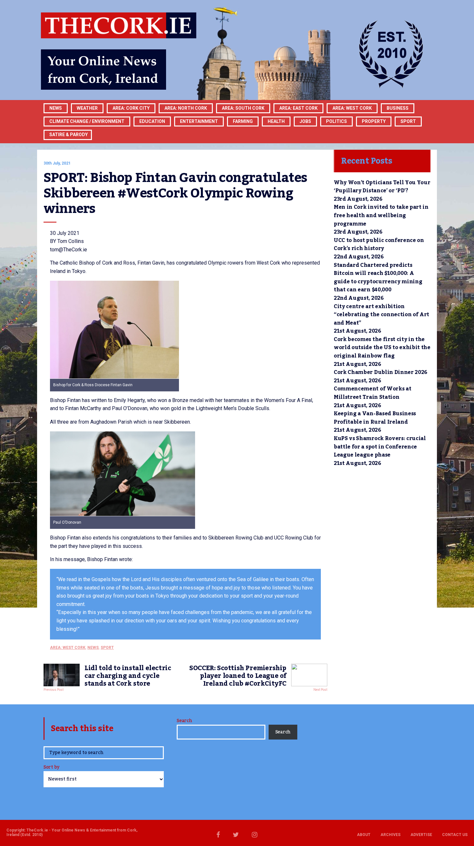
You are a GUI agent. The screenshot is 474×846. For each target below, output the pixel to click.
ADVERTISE (421, 834)
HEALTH (276, 121)
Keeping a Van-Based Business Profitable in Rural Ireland (375, 417)
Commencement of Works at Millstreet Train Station (372, 393)
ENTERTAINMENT (199, 121)
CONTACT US (455, 834)
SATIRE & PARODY (68, 134)
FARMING (243, 121)
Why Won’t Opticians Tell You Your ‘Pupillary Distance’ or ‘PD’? (382, 186)
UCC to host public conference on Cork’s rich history (379, 244)
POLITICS (336, 121)
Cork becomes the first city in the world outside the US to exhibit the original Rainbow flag (382, 347)
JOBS (305, 121)
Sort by (51, 768)
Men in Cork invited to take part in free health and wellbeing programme (381, 215)
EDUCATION (152, 121)
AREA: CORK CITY (131, 108)
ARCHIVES (390, 834)
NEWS (93, 647)
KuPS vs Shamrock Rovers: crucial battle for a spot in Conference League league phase (380, 446)
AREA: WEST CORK (352, 108)
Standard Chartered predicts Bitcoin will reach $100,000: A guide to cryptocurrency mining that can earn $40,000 (378, 277)
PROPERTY (374, 121)
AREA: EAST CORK (298, 108)
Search (184, 720)
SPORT (408, 121)
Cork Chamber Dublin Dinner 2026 (380, 372)
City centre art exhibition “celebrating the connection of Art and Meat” (381, 314)
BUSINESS (398, 108)
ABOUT (363, 834)
